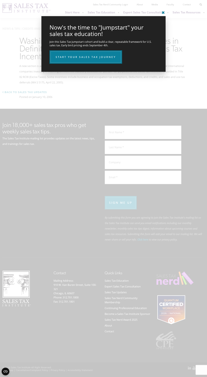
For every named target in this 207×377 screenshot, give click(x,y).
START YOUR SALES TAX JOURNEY (86, 57)
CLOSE (162, 11)
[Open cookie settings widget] (5, 371)
